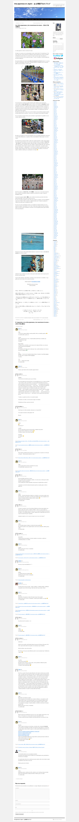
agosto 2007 (55, 236)
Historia (55, 274)
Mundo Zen (55, 289)
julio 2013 (55, 167)
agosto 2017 (55, 119)
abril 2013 (55, 170)
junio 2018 (55, 110)
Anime (55, 243)
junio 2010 (55, 203)
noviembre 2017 (56, 116)
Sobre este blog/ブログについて (49, 19)
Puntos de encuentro (56, 302)
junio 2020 (55, 102)
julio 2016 (55, 132)
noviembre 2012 (56, 175)
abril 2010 (55, 205)
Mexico (55, 288)
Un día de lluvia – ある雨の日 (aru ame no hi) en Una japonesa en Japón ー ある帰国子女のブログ (33, 603)
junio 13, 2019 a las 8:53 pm (22, 751)
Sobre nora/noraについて (59, 19)
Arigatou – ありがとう (60, 82)
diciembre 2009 (56, 209)
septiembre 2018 (56, 107)
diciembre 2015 (56, 139)
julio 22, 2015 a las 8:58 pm (22, 626)
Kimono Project (56, 281)
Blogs (54, 249)
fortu (54, 94)
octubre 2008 (55, 222)
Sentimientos (55, 308)
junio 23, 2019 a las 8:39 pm (22, 768)
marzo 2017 (55, 124)
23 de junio (55, 241)
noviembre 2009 (56, 210)
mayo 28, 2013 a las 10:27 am (22, 593)
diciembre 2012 (56, 174)
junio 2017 (55, 121)
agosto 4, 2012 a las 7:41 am (22, 534)
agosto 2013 (55, 166)
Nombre (16, 800)
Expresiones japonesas (57, 268)
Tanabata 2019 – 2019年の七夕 (58, 69)
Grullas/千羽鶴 (37, 19)
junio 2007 (55, 238)
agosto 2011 (55, 189)
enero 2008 (55, 231)
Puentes (55, 301)
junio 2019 (55, 105)
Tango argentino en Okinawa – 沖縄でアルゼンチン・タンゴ (58, 86)
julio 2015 (55, 144)
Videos (55, 315)
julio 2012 (55, 179)
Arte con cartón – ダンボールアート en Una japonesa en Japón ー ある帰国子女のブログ (32, 557)
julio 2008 (55, 225)
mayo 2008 (55, 227)
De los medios (55, 260)
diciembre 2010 (56, 197)
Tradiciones (55, 313)
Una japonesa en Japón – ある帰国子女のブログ (32, 3)
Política (55, 298)
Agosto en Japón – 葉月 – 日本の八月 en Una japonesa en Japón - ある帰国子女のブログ (31, 744)
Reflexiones (55, 305)
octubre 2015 (55, 141)
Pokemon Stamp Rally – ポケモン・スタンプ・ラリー (41, 319)
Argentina (55, 244)
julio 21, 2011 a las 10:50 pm (22, 450)
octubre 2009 (55, 211)
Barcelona (55, 246)
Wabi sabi (55, 316)
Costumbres (26, 317)
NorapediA (55, 291)
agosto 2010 (55, 201)
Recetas (55, 303)
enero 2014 (55, 161)
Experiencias (55, 267)
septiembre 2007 (56, 235)
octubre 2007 (55, 234)
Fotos (54, 270)
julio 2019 (55, 104)
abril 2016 (55, 135)
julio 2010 (55, 202)
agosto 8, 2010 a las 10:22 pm (22, 329)
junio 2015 (55, 145)
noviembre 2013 (56, 163)
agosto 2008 (55, 224)
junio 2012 (55, 180)
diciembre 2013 (56, 162)
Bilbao (54, 248)
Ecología (55, 261)
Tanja (19, 669)
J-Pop (54, 277)
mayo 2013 (55, 169)
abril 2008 (55, 228)
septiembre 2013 (56, 165)
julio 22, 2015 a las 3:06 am (22, 618)
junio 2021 (55, 101)
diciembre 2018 (56, 106)
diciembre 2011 (56, 185)
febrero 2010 (55, 207)
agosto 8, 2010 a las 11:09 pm (22, 367)
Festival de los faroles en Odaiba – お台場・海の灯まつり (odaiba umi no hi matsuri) (58, 92)
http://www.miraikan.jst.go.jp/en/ (23, 734)
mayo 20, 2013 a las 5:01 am (22, 584)
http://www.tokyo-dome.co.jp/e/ (23, 735)
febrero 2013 (55, 172)
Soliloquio (55, 312)
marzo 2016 (55, 136)
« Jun (53, 51)
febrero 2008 (55, 230)
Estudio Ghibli (56, 265)
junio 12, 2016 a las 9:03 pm (22, 722)
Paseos (55, 294)
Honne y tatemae (56, 275)
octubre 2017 (55, 117)
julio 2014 (55, 155)
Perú (54, 296)
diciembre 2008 (56, 220)
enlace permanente (45, 317)
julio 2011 (55, 190)
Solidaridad (55, 311)
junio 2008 (55, 226)
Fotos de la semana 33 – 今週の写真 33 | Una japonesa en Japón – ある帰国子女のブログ (31, 614)
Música (55, 290)
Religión (55, 306)
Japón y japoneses (56, 279)
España (55, 263)
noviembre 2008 (56, 221)
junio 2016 (55, 133)
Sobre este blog (56, 309)
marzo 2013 (55, 171)
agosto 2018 (55, 108)
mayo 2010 (55, 204)
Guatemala (55, 272)
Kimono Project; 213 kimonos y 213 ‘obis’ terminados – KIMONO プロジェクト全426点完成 (58, 63)
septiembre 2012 (56, 177)
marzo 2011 (55, 194)
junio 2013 (55, 168)
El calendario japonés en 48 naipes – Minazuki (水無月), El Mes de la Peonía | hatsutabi (31, 747)
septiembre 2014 (56, 153)
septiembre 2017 (56, 118)
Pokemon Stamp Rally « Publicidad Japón (24, 579)
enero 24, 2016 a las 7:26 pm (22, 694)
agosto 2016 (55, 131)
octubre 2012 (55, 176)
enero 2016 (55, 138)
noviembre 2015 (56, 140)
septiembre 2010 (56, 200)
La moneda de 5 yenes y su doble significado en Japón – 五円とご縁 (58, 97)
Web (16, 807)
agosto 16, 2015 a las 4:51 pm (22, 657)
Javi (19, 750)
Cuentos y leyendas (56, 257)
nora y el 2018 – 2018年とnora (58, 74)
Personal (55, 295)
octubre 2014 (55, 152)
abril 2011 (55, 193)
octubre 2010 (55, 199)
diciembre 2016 (56, 127)
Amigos (55, 242)
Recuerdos (55, 304)
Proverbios (55, 300)
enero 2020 (55, 103)
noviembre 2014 (56, 151)
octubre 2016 (55, 129)
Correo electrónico (18, 803)
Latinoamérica (55, 282)
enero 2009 (55, 219)
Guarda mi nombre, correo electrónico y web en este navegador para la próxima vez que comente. (29, 812)
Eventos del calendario (56, 266)
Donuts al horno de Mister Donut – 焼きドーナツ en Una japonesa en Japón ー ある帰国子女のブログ (33, 457)
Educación (29, 317)
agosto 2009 (55, 213)
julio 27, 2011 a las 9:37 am (22, 462)
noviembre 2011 (56, 186)
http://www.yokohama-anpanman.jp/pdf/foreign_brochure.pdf (28, 731)
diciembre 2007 (56, 232)
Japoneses (55, 280)
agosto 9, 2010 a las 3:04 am (22, 375)
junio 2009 (55, 215)
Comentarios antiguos (19, 326)
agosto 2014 (55, 154)
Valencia (55, 314)
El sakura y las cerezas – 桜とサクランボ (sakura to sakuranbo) (58, 89)
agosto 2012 (55, 178)
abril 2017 (55, 123)
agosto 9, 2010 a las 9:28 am (22, 420)
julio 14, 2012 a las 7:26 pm (22, 476)
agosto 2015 (55, 143)
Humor (55, 276)
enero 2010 (55, 208)
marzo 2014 (55, 159)
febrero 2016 (55, 137)
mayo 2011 (55, 192)
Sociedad (37, 317)
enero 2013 (55, 173)
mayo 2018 (55, 111)
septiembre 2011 (56, 188)
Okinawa (42, 19)
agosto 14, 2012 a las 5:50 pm (22, 545)
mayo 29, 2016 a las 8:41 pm (22, 712)
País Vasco (55, 293)
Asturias (55, 245)
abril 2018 (55, 112)
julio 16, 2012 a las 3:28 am (22, 506)
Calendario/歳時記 (31, 19)
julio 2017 (55, 120)
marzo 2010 (55, 206)
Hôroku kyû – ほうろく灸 (19, 319)
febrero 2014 (55, 160)
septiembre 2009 (56, 212)
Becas (54, 247)
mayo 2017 (55, 122)
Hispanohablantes (56, 273)
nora (25, 28)
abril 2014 (55, 158)
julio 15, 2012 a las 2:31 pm (22, 491)
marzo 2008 (55, 229)
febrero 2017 (55, 125)
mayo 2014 (55, 157)
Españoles (55, 264)
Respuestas (55, 307)
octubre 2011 (55, 187)
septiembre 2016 (56, 130)
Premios (55, 299)
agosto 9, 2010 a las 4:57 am (22, 407)
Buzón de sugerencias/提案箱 (22, 19)
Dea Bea (19, 583)
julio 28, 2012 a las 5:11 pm (22, 521)
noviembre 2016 (56, 128)
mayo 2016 (55, 134)
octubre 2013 (55, 164)
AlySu (19, 366)
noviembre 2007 (56, 233)
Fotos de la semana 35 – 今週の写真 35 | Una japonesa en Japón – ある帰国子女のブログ (31, 635)
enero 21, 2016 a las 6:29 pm (22, 670)
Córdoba (55, 254)
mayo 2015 (55, 146)
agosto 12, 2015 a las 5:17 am (22, 639)
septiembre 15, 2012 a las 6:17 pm (23, 569)
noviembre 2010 (56, 198)
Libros (54, 283)
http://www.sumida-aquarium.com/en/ (24, 732)
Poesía (54, 297)
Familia (33, 317)
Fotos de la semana (56, 271)
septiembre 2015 (56, 142)
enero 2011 (55, 196)
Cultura (55, 258)
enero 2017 (55, 126)
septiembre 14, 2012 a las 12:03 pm (23, 562)
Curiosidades (55, 259)
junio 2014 (55, 156)
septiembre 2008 (56, 223)
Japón (35, 317)
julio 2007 (55, 237)
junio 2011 (55, 191)
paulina (19, 560)
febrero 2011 (55, 195)
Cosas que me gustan (56, 255)
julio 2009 (55, 214)
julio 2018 (55, 109)
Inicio (16, 19)
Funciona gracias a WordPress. (58, 819)
